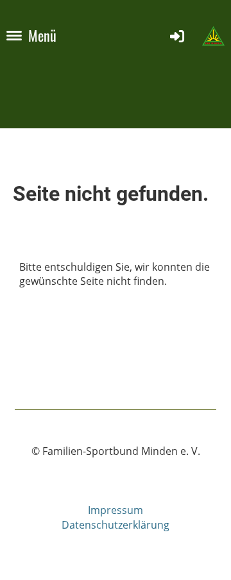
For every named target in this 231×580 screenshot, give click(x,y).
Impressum (115, 510)
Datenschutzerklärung (115, 525)
